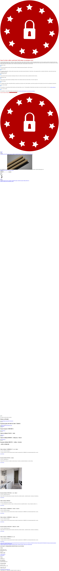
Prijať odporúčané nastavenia (13, 92)
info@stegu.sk (2, 555)
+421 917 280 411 (2, 554)
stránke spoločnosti (53, 87)
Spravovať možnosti (3, 92)
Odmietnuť (7, 92)
